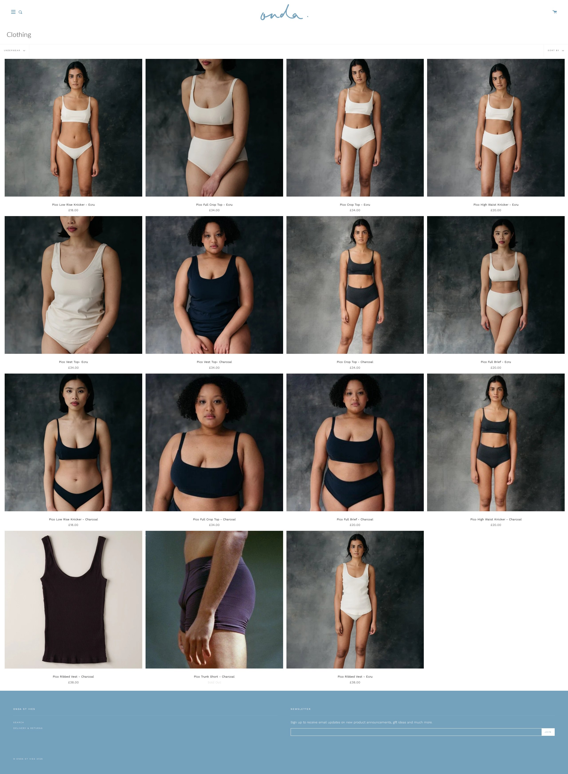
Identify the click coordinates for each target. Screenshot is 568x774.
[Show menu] (13, 12)
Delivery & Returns (28, 728)
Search (18, 722)
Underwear (13, 50)
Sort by (554, 50)
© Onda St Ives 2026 (28, 759)
